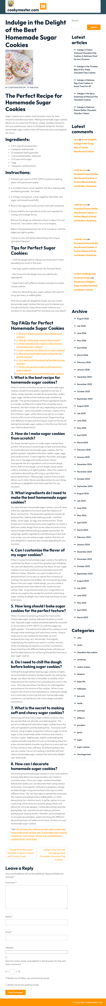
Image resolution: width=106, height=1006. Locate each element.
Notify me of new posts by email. (23, 984)
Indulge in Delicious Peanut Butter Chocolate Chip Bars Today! (85, 110)
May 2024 (81, 515)
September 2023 (84, 573)
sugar (79, 739)
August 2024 (83, 493)
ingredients (16, 835)
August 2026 (83, 318)
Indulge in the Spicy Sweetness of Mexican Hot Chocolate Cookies (86, 96)
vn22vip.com (80, 170)
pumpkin (81, 725)
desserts (81, 674)
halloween (81, 688)
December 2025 (84, 377)
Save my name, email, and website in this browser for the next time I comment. (35, 963)
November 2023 (84, 559)
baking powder (41, 829)
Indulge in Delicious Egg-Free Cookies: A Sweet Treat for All (84, 83)
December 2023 (84, 551)
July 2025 (81, 413)
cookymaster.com (23, 9)
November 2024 (84, 471)
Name (9, 916)
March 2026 (82, 355)
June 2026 (81, 333)
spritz (79, 732)
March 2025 (82, 442)
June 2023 (81, 595)
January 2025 (83, 457)
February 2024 (84, 537)
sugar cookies (83, 747)
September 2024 (85, 486)
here (76, 139)
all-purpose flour (24, 829)
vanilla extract (18, 839)
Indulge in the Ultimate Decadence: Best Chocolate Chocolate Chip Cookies (52, 854)
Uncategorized (84, 754)
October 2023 (83, 566)
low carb (81, 696)
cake (79, 637)
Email (8, 932)
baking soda (55, 829)
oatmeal (81, 710)
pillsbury (81, 718)
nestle (79, 703)
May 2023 (81, 602)
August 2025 (83, 406)
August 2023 (83, 581)
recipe (39, 835)
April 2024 (82, 522)
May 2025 (81, 428)
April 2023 (82, 610)
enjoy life (81, 681)
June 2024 (82, 508)
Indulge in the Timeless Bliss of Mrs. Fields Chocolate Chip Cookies (86, 69)
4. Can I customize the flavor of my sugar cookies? (40, 350)
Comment (11, 882)
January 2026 (83, 369)
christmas (81, 659)
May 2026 (81, 340)
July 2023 (81, 588)
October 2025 (83, 391)
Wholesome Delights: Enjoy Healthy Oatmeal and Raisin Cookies (86, 285)
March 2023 (82, 617)
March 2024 (82, 530)
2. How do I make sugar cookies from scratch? (38, 340)
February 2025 (84, 449)
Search (75, 20)
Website (9, 947)
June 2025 (81, 420)
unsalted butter (54, 835)
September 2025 (84, 398)
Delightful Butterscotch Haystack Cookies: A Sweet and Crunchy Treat (20, 853)
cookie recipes (83, 667)
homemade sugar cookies (54, 832)
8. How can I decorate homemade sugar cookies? (40, 373)
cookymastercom (17, 87)
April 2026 (82, 347)
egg (39, 832)
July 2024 (81, 500)
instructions (29, 835)
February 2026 (84, 362)
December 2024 (84, 464)
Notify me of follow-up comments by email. (29, 978)
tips (44, 835)
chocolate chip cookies (87, 652)
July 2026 (81, 326)
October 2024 (83, 479)
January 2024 (83, 544)
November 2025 (84, 384)
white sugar (31, 839)
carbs (79, 645)
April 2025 (82, 435)
